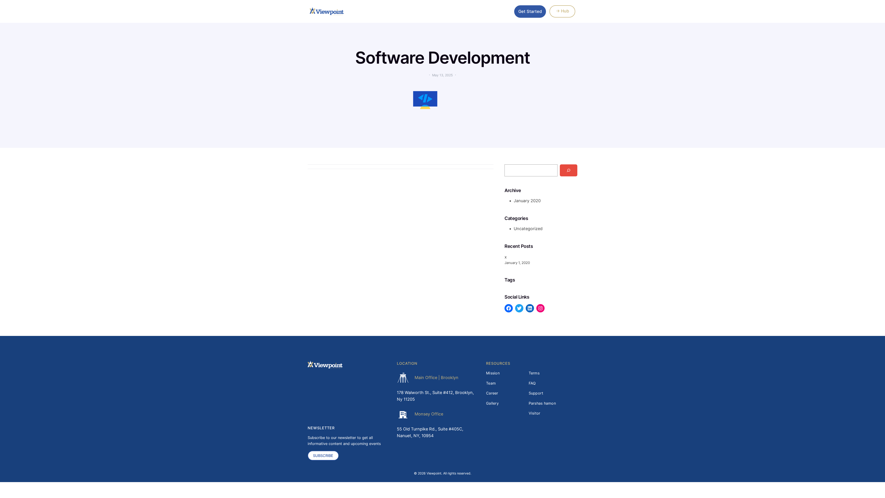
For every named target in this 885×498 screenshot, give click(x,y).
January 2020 (527, 200)
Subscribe (323, 455)
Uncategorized (528, 228)
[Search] (568, 170)
